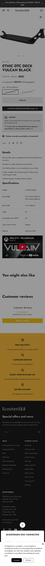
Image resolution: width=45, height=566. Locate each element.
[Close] (43, 544)
